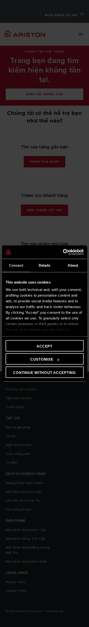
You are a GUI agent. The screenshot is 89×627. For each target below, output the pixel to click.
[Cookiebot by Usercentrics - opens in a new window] (63, 252)
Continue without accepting (44, 372)
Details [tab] (44, 265)
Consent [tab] (16, 265)
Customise (41, 359)
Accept (44, 346)
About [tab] (73, 265)
